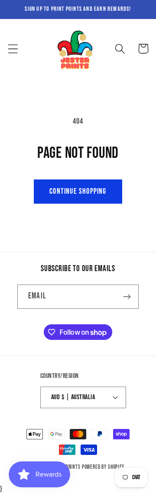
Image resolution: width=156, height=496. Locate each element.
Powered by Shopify (103, 467)
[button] (13, 48)
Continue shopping (77, 191)
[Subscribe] (126, 297)
